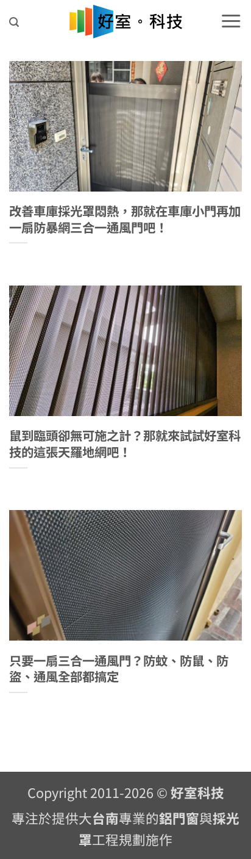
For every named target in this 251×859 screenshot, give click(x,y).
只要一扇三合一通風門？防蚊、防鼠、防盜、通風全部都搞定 (118, 668)
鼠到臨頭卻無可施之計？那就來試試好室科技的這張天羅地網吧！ (125, 443)
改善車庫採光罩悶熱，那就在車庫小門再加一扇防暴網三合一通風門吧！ (125, 219)
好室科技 (197, 792)
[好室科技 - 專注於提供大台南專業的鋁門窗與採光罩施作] (126, 21)
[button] (14, 22)
